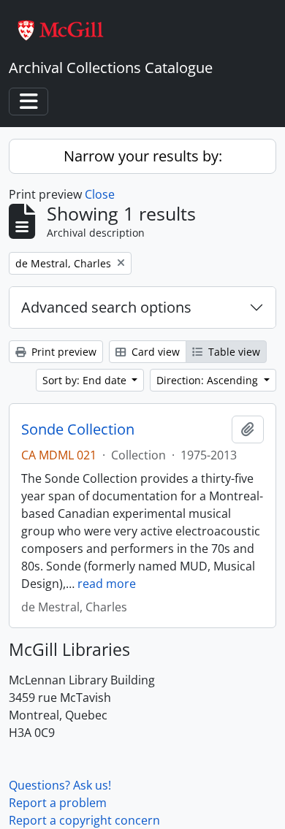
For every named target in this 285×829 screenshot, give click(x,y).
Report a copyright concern (84, 820)
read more (106, 584)
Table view (232, 352)
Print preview (62, 352)
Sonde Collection (77, 429)
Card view (154, 352)
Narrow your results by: (143, 156)
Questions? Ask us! (60, 785)
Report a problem (58, 803)
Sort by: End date (85, 380)
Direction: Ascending (208, 380)
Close (100, 194)
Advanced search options (106, 307)
